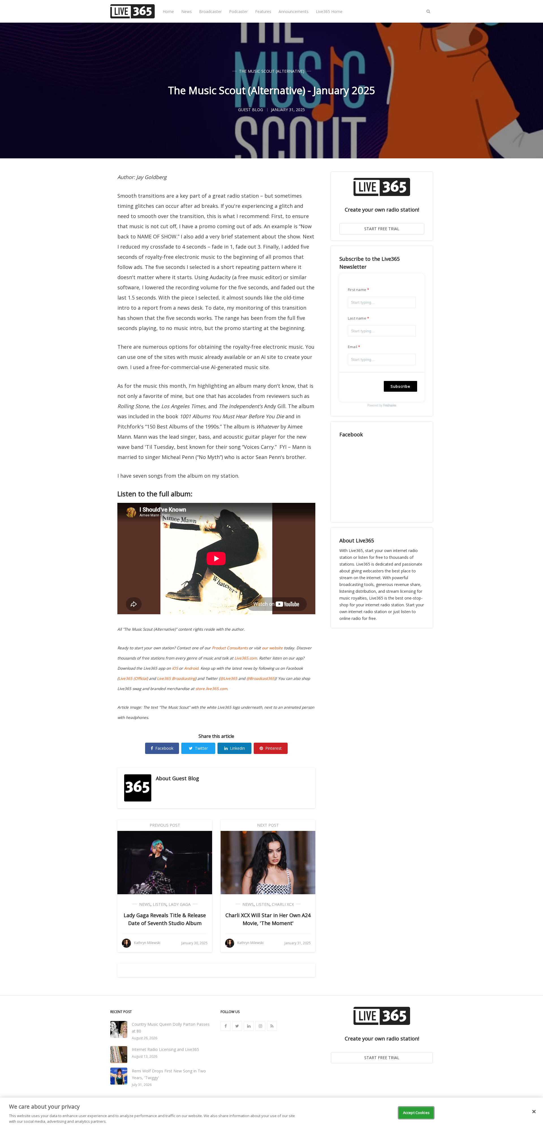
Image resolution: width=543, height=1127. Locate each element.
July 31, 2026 (142, 1084)
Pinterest (273, 748)
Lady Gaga (180, 904)
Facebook (164, 748)
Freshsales (389, 405)
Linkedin (237, 748)
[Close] (534, 1112)
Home (168, 11)
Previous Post (165, 825)
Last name (357, 318)
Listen (159, 904)
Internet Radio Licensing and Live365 (165, 1049)
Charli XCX (283, 904)
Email (352, 346)
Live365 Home (329, 11)
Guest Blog (185, 778)
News (186, 11)
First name (357, 289)
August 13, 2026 (144, 1056)
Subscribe (400, 386)
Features (263, 11)
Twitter (201, 748)
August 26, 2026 (144, 1038)
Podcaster (238, 11)
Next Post (268, 825)
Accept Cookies (416, 1112)
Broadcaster (210, 11)
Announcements (294, 11)
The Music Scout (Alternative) (271, 71)
